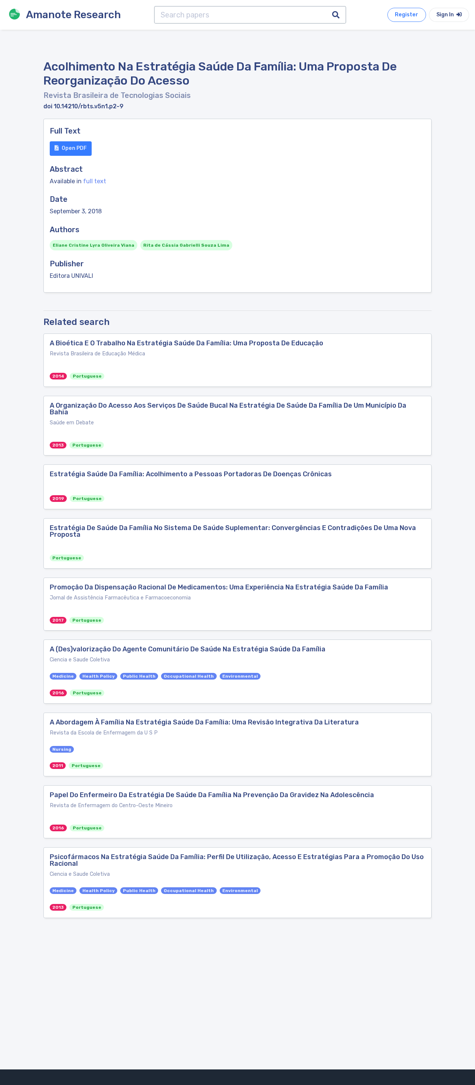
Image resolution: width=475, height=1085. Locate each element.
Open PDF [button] (74, 148)
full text (94, 181)
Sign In (445, 14)
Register (406, 14)
